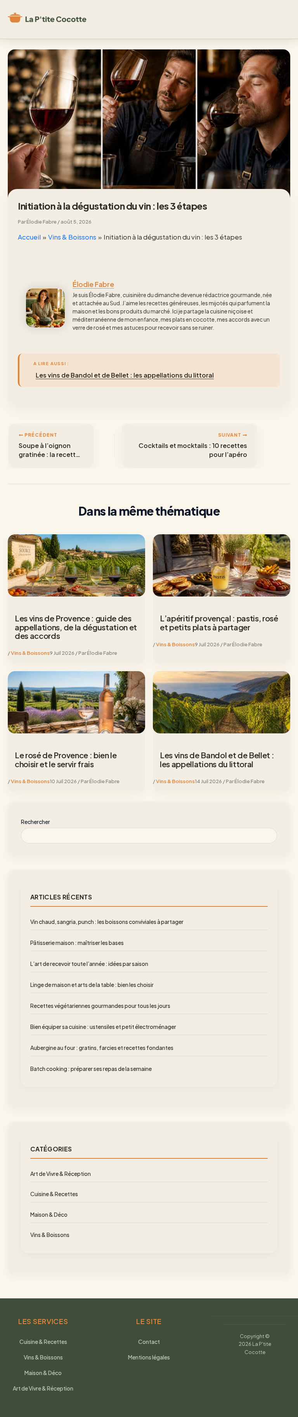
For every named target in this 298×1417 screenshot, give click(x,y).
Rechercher (35, 821)
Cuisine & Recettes (54, 1193)
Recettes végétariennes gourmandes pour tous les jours (100, 1005)
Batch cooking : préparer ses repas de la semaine (91, 1068)
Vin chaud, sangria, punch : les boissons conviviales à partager (107, 921)
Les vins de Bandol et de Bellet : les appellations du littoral (217, 759)
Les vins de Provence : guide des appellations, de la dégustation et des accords (76, 626)
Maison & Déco (49, 1214)
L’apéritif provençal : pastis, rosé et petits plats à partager (219, 622)
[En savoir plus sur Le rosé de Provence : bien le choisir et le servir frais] (76, 702)
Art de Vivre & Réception (60, 1173)
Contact (149, 1341)
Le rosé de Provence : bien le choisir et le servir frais (66, 759)
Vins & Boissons (30, 653)
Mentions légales (149, 1357)
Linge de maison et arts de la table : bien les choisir (92, 984)
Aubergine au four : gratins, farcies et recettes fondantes (101, 1047)
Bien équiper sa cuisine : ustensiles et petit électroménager (103, 1026)
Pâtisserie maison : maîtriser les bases (77, 942)
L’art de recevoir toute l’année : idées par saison (89, 963)
